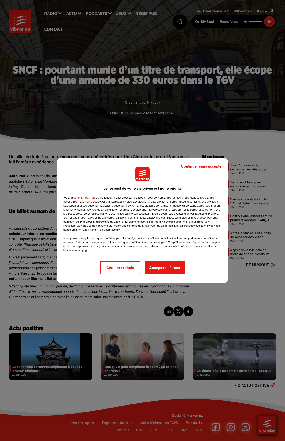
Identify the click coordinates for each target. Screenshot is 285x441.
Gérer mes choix (120, 267)
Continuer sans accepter (202, 166)
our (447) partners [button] (84, 197)
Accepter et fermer (164, 267)
